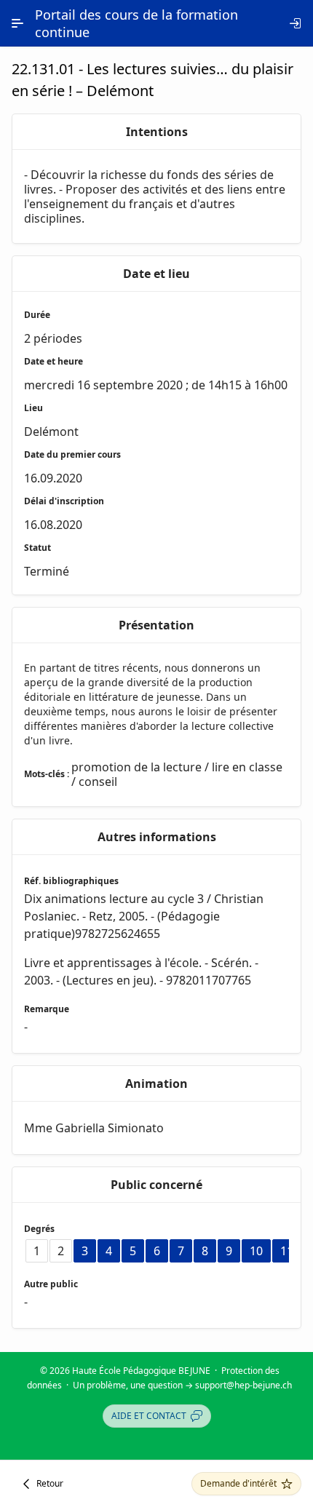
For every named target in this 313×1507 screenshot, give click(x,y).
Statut (37, 547)
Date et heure (53, 361)
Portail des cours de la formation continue (136, 23)
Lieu (33, 408)
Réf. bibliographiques (71, 881)
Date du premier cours (72, 454)
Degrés (39, 1228)
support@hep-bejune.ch (243, 1385)
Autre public (51, 1284)
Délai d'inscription (64, 501)
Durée (37, 315)
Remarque (46, 1009)
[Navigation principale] (17, 23)
